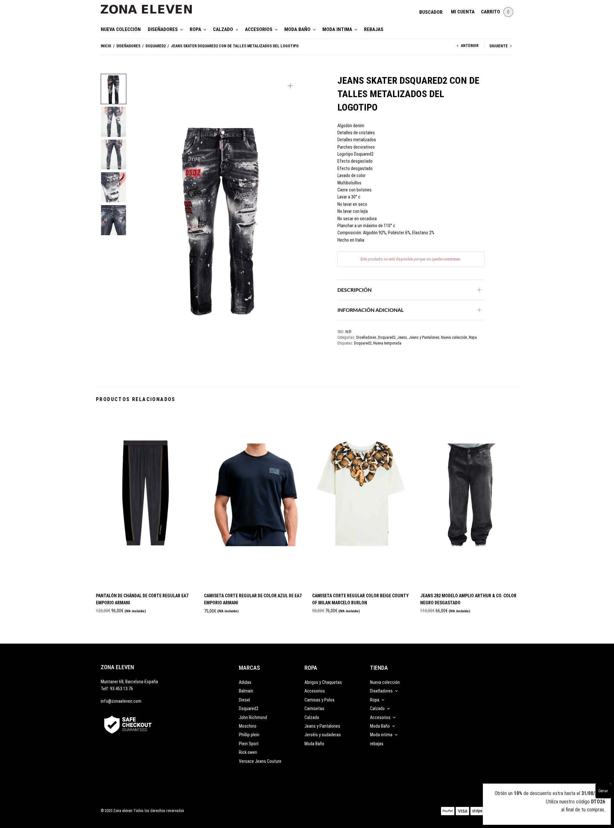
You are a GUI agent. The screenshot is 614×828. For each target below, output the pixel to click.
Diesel (244, 699)
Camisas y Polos (319, 699)
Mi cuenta (463, 12)
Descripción (354, 290)
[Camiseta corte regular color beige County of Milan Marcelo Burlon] (361, 499)
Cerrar (603, 791)
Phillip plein (249, 734)
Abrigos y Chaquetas (323, 682)
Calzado (223, 29)
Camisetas (314, 708)
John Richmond (253, 717)
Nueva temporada (387, 343)
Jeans (402, 337)
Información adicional (370, 310)
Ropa (195, 29)
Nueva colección (121, 29)
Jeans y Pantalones (424, 337)
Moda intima (337, 29)
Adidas (245, 682)
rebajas (373, 29)
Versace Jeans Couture (260, 761)
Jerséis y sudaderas (322, 734)
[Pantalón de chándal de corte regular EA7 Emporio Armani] (145, 499)
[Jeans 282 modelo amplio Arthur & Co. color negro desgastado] (469, 499)
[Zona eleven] (151, 6)
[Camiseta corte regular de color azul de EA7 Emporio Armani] (253, 499)
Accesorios (258, 29)
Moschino (247, 726)
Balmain (246, 690)
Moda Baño (297, 29)
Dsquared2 (156, 46)
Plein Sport (249, 743)
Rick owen (248, 752)
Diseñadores (163, 29)
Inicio (106, 46)
